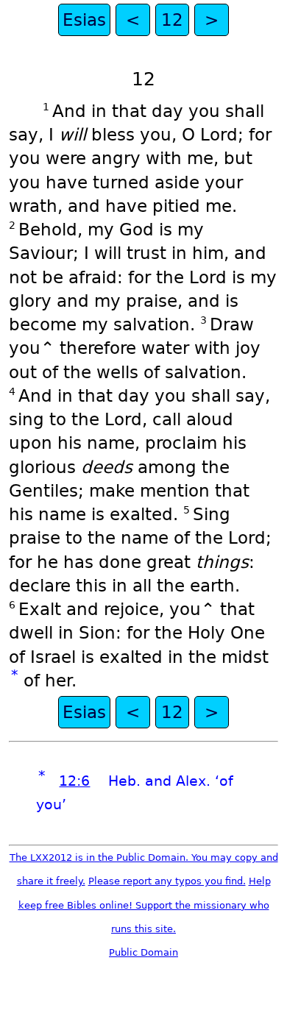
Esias (84, 19)
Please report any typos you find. (167, 881)
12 (172, 19)
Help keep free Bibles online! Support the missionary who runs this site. (144, 905)
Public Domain (143, 952)
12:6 (74, 781)
